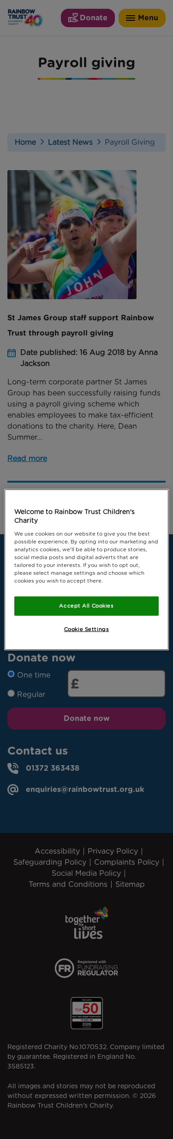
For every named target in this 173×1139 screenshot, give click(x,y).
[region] (86, 569)
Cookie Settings (86, 629)
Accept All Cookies (86, 605)
